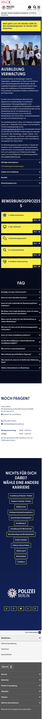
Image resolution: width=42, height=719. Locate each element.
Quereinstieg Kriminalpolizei (21, 518)
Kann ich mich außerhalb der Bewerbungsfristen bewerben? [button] (19, 304)
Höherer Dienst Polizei (21, 545)
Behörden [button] (5, 680)
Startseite (4, 13)
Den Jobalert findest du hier (10, 157)
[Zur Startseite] (7, 7)
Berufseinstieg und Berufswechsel (21, 534)
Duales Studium (21, 540)
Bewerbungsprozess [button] (9, 183)
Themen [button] (4, 697)
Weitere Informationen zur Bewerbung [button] (15, 368)
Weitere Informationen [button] (10, 703)
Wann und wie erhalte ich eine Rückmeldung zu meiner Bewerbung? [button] (18, 320)
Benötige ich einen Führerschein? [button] (13, 292)
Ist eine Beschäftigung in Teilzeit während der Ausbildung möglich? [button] (18, 342)
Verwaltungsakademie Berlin (11, 129)
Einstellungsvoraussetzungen (13, 166)
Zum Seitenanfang (31, 632)
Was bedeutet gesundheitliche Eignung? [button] (16, 354)
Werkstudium (21, 556)
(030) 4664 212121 (9, 421)
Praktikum (21, 562)
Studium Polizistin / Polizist (21, 501)
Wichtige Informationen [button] (9, 162)
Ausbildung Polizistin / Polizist (21, 496)
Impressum (5, 649)
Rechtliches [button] (5, 638)
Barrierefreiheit (6, 654)
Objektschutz (21, 507)
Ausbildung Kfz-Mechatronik (21, 529)
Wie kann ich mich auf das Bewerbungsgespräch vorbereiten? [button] (19, 328)
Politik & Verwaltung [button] (9, 686)
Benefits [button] (4, 177)
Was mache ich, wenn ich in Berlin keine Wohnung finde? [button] (19, 361)
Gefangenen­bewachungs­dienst (21, 512)
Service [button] (4, 674)
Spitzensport (21, 551)
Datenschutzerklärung (8, 643)
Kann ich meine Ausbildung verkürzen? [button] (15, 335)
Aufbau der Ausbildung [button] (9, 172)
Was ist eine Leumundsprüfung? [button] (13, 349)
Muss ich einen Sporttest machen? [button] (14, 297)
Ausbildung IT (21, 523)
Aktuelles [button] (4, 691)
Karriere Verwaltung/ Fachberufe (18, 13)
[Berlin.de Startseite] (7, 667)
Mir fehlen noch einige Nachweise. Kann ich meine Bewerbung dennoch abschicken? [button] (19, 312)
